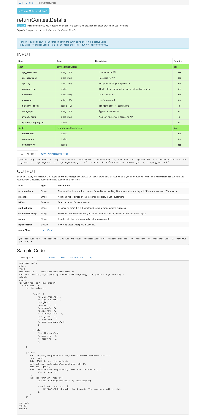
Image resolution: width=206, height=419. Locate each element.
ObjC (91, 257)
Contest (29, 2)
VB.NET (51, 257)
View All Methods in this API (34, 10)
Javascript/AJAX (27, 257)
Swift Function (77, 257)
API (21, 2)
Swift (62, 257)
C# (41, 257)
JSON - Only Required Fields (54, 153)
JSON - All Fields (27, 153)
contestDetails (47, 230)
